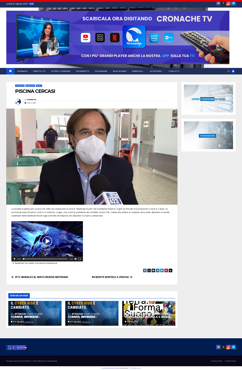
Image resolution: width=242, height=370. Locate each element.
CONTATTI (174, 71)
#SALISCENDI (120, 71)
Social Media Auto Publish (110, 368)
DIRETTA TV (39, 71)
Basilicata (30, 85)
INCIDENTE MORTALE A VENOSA (110, 277)
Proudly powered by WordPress (19, 361)
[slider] (45, 259)
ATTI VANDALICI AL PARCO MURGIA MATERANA (41, 277)
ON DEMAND (101, 71)
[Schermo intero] (79, 259)
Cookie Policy (230, 361)
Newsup (41, 361)
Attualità (20, 85)
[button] (229, 71)
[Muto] (75, 259)
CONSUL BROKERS (24, 317)
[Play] (14, 259)
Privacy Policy (216, 361)
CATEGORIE (155, 71)
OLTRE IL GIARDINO (61, 71)
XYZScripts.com (135, 368)
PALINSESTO (82, 71)
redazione (31, 99)
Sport (39, 85)
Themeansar (52, 361)
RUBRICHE (137, 71)
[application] (47, 241)
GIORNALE (22, 71)
